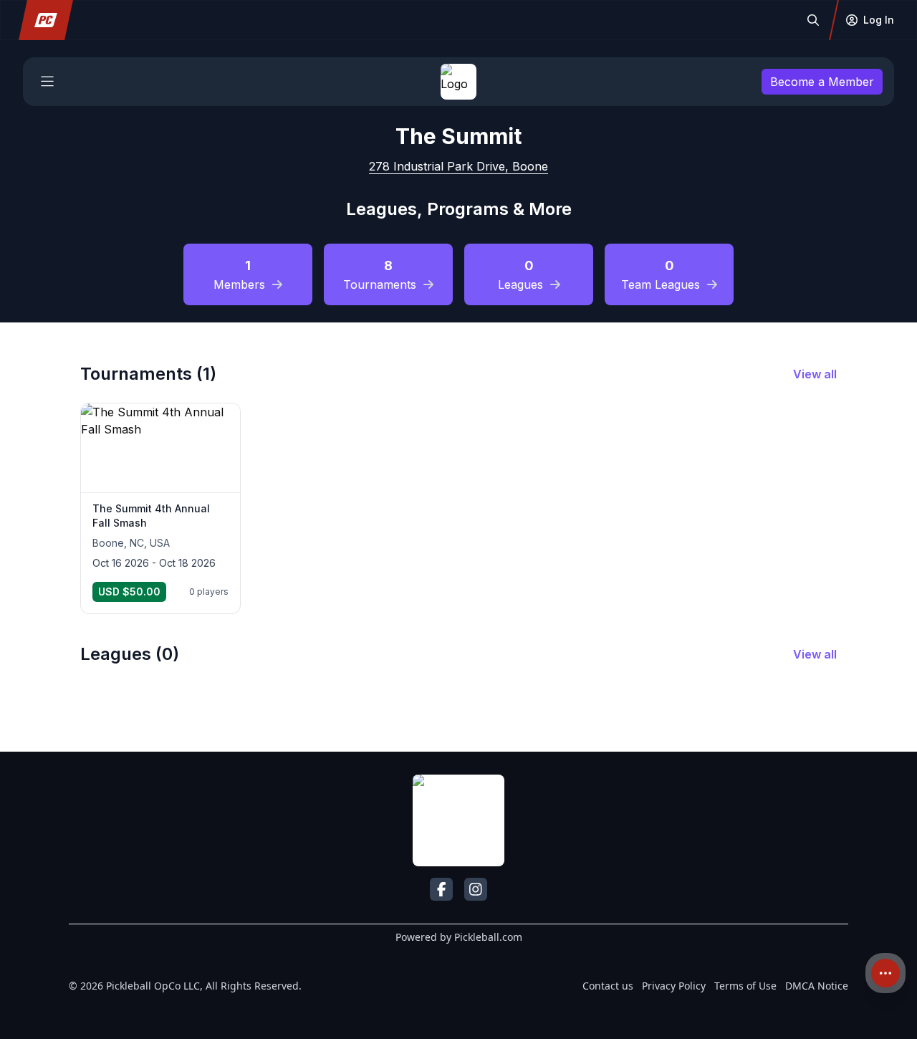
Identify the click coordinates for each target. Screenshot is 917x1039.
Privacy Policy (674, 985)
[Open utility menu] (885, 973)
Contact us (607, 985)
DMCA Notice (816, 985)
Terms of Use (745, 985)
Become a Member (822, 82)
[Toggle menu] (47, 82)
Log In (878, 20)
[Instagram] (475, 889)
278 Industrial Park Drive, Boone (458, 166)
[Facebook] (441, 889)
